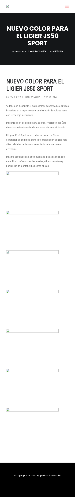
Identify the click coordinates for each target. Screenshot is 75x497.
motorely (58, 51)
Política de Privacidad (51, 475)
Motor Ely (35, 475)
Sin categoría (39, 51)
